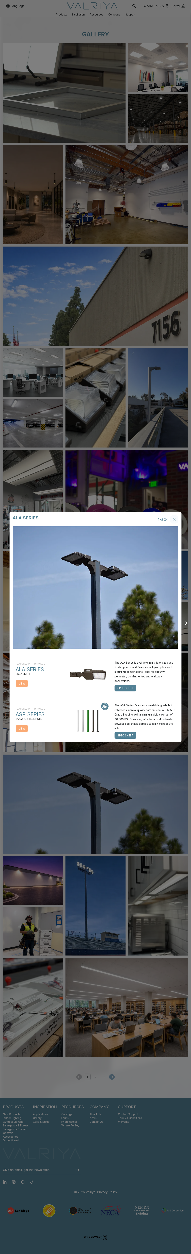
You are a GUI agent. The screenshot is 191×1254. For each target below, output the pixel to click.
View (22, 683)
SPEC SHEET (125, 688)
